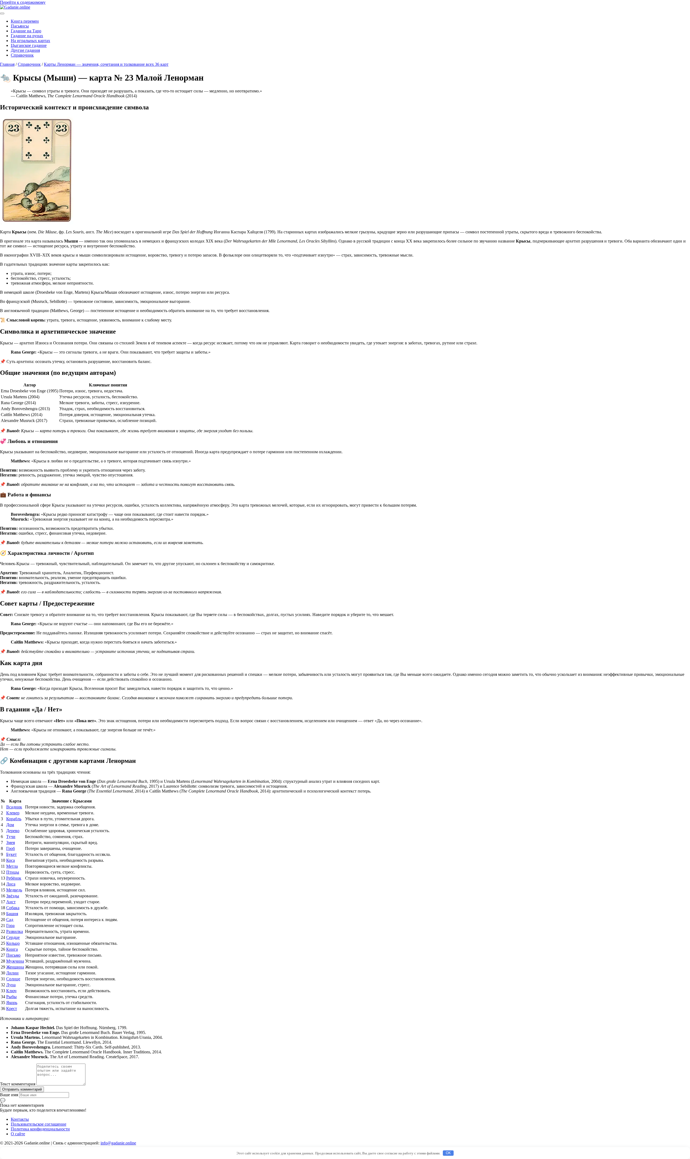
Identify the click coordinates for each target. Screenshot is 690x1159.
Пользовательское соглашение (38, 1124)
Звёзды (12, 896)
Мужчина (15, 961)
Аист (11, 901)
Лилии (12, 973)
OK (448, 1153)
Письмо (13, 955)
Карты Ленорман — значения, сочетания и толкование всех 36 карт (106, 64)
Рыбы (11, 996)
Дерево (12, 830)
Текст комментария (18, 1084)
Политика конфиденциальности (40, 1129)
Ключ (11, 990)
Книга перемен (25, 21)
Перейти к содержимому (23, 2)
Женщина (15, 967)
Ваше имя (9, 1094)
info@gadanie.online (118, 1143)
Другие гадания (25, 50)
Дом (10, 824)
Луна (11, 984)
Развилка (14, 931)
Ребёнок (13, 878)
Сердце (13, 937)
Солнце (13, 979)
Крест (11, 1008)
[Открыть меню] (2, 13)
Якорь (11, 1002)
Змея (10, 842)
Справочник (22, 55)
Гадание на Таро (26, 31)
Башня (12, 913)
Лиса (10, 884)
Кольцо (13, 943)
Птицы (12, 872)
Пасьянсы (20, 26)
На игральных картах (30, 40)
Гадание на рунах (27, 35)
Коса (10, 860)
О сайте (18, 1134)
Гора (10, 925)
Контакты (20, 1119)
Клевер (12, 813)
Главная (7, 64)
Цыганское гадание (29, 45)
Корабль (13, 819)
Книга (12, 949)
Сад (9, 919)
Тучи (10, 836)
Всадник (14, 807)
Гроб (10, 848)
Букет (11, 854)
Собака (12, 907)
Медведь (14, 890)
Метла (12, 866)
